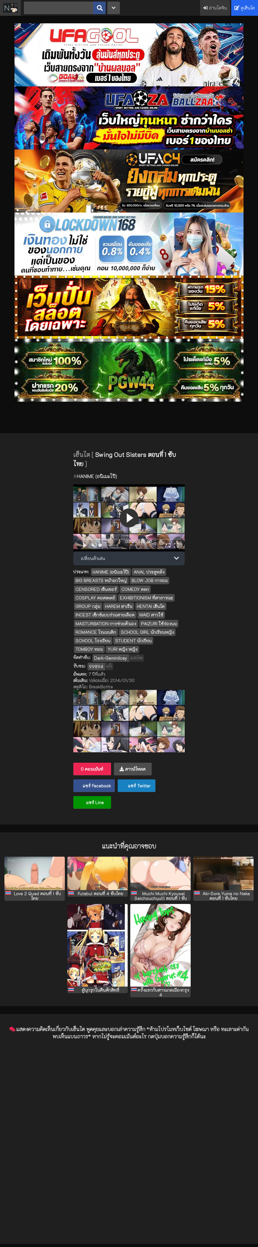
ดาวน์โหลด (135, 769)
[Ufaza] (129, 148)
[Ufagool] (129, 85)
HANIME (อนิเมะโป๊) (97, 476)
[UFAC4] (129, 211)
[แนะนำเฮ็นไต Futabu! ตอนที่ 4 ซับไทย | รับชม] (97, 873)
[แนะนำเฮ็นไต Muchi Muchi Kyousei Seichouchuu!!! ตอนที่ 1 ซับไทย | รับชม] (160, 873)
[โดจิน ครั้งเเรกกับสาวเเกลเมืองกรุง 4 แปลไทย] (160, 945)
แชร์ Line (94, 802)
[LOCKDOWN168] (129, 274)
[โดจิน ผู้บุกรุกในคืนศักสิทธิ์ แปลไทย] (97, 945)
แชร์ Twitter (139, 786)
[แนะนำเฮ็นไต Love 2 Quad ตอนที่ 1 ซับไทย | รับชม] (34, 873)
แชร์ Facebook (96, 786)
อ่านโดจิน (217, 8)
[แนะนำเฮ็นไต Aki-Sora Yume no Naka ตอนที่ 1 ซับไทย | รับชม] (223, 873)
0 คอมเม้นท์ (92, 769)
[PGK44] (129, 337)
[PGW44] (129, 400)
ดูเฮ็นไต (247, 8)
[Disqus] (129, 1124)
